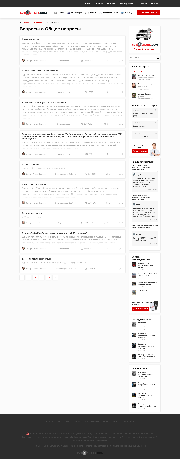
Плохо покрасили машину (35, 184)
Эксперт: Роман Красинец (36, 61)
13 (48, 277)
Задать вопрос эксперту (142, 71)
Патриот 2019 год (30, 164)
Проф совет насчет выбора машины (40, 71)
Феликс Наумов (144, 94)
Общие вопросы (63, 61)
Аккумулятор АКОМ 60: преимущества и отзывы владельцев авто (141, 167)
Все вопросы (37, 22)
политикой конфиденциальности (129, 446)
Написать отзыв (149, 13)
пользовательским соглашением (94, 446)
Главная (25, 22)
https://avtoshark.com (127, 434)
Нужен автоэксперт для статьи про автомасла (44, 103)
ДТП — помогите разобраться (36, 259)
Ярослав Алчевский (146, 75)
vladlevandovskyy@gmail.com (84, 437)
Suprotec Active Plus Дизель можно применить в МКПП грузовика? (54, 233)
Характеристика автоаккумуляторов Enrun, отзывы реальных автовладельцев (145, 227)
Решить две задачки (32, 213)
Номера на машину (31, 39)
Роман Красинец (145, 84)
